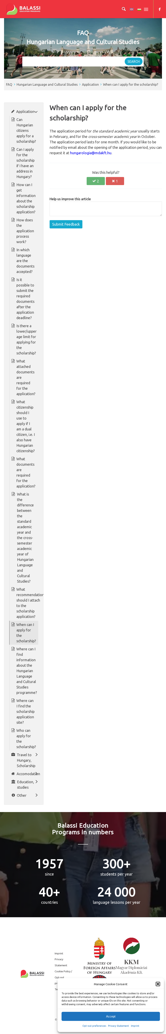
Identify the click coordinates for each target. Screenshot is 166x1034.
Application (90, 84)
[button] (158, 984)
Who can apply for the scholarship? (26, 738)
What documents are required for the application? (25, 472)
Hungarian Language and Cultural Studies (47, 84)
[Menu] (146, 9)
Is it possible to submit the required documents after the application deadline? (25, 299)
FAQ (9, 84)
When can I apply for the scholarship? (130, 84)
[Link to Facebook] (160, 9)
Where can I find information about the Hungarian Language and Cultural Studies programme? (26, 671)
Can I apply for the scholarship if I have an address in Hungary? (25, 163)
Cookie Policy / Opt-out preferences (63, 977)
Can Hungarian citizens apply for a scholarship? (26, 130)
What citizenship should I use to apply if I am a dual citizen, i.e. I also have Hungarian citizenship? (25, 426)
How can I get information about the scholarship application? (26, 198)
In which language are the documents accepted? (25, 261)
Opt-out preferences (94, 1026)
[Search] (122, 9)
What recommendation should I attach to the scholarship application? (30, 603)
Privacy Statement (118, 1026)
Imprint (135, 1026)
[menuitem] (122, 9)
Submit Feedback (66, 224)
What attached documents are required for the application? (25, 377)
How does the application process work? (25, 231)
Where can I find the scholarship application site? (25, 711)
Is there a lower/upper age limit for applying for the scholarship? (26, 339)
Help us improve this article (70, 199)
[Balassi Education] (23, 9)
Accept (110, 1016)
